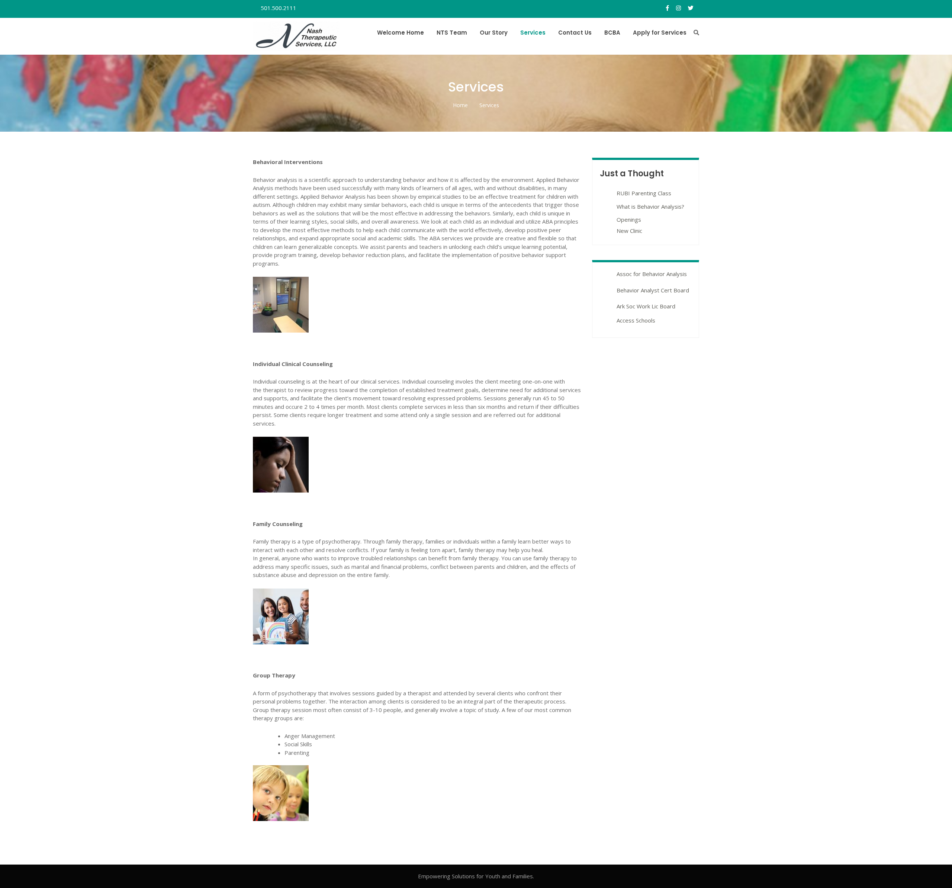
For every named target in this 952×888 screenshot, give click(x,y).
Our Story (494, 32)
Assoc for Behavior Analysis (652, 274)
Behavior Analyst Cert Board (653, 290)
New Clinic (629, 230)
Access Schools (636, 320)
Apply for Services (659, 32)
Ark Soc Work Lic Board (646, 306)
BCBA (612, 32)
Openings (629, 219)
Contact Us (575, 32)
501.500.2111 (277, 8)
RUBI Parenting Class (644, 193)
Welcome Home (400, 32)
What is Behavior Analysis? (650, 206)
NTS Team (452, 32)
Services (533, 32)
